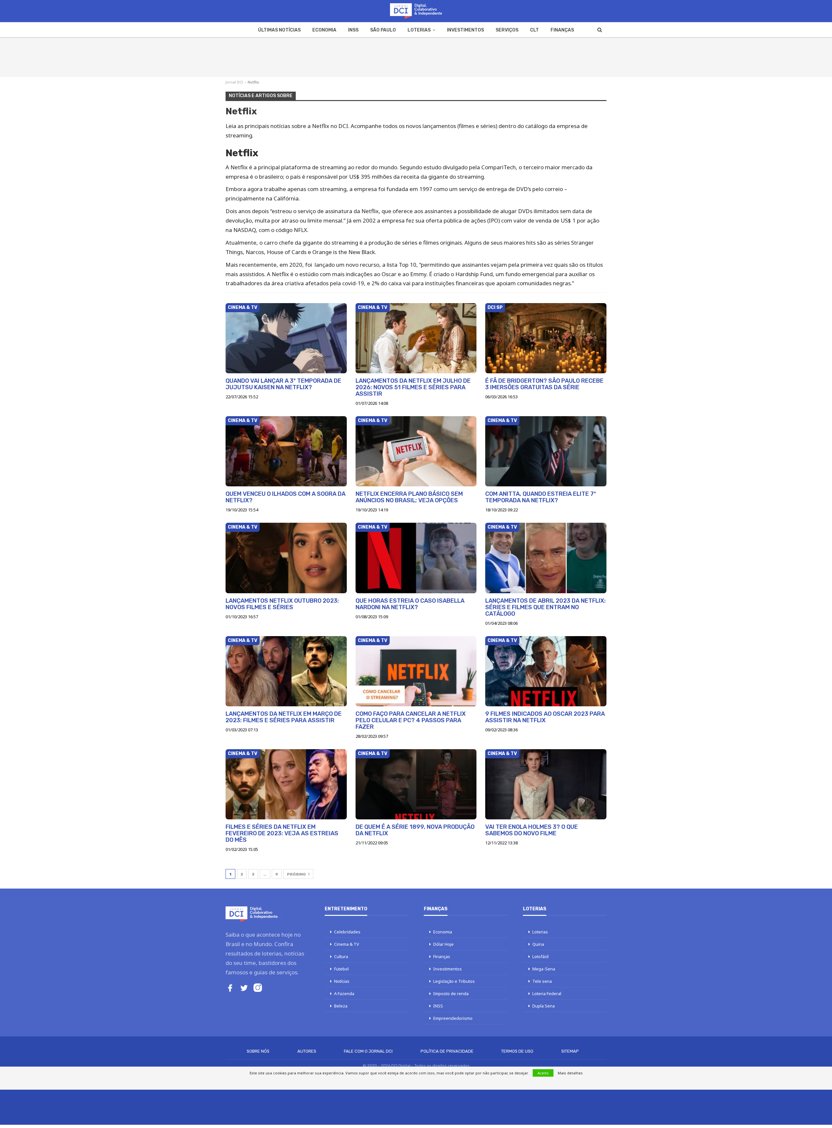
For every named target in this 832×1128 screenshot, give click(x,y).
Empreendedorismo (453, 1018)
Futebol (341, 969)
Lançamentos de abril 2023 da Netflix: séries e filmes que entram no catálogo (545, 607)
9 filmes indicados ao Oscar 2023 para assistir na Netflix (545, 717)
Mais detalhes (570, 1073)
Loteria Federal (546, 993)
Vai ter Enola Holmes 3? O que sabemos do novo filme (531, 830)
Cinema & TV (242, 307)
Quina (538, 944)
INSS (353, 30)
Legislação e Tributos (454, 981)
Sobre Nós (258, 1051)
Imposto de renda (451, 993)
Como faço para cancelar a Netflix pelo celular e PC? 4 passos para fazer (411, 720)
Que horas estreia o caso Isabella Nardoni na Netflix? (410, 604)
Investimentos (465, 30)
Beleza (340, 1006)
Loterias (419, 30)
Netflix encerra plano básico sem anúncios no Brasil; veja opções (409, 497)
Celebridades (347, 932)
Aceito (543, 1072)
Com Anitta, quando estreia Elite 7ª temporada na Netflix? (540, 497)
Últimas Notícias (279, 30)
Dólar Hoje (443, 944)
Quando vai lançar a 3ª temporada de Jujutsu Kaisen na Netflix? (283, 384)
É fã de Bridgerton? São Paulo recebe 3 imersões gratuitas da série (544, 384)
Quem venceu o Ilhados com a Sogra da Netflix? (285, 497)
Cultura (341, 956)
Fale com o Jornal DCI (368, 1051)
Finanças (562, 30)
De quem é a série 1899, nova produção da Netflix (415, 830)
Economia (324, 30)
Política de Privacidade (447, 1051)
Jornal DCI (234, 82)
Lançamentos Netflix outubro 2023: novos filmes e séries (282, 604)
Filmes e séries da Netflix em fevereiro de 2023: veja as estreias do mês (282, 833)
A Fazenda (344, 993)
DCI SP (495, 307)
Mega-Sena (543, 969)
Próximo (297, 874)
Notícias (341, 981)
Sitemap (570, 1051)
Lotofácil (540, 956)
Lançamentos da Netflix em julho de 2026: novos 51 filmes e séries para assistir (413, 387)
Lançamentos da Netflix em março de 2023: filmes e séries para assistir (284, 717)
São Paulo (383, 30)
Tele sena (542, 981)
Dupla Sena (543, 1006)
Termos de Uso (517, 1051)
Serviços (507, 30)
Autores (306, 1051)
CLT (534, 30)
